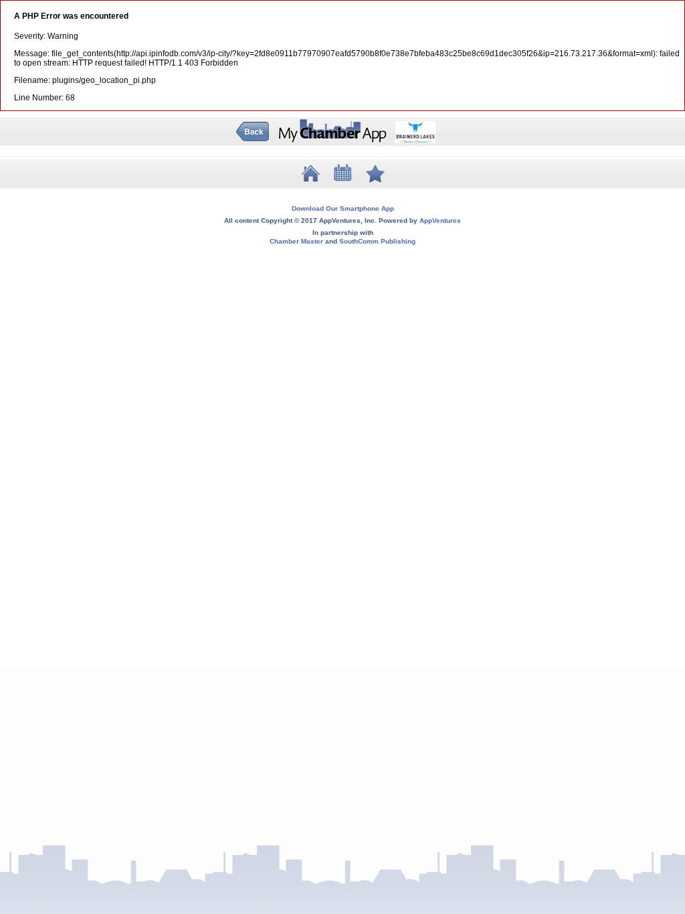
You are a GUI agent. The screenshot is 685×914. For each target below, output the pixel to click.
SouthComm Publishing (377, 241)
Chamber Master (296, 241)
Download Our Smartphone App (343, 208)
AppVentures (440, 220)
